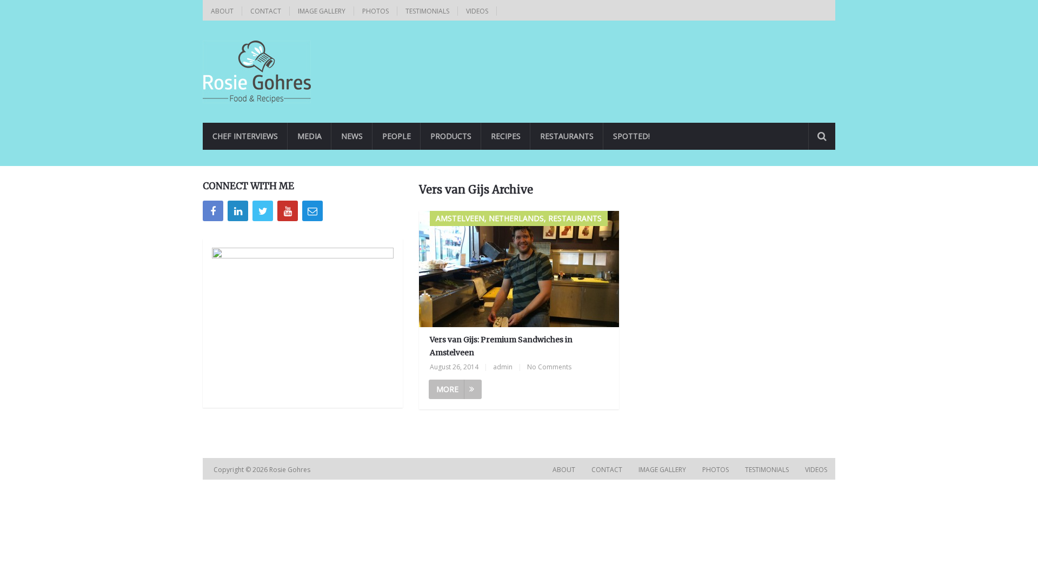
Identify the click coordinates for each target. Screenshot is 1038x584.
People (396, 136)
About (222, 11)
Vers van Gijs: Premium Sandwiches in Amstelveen (501, 346)
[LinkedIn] (238, 211)
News (352, 136)
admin (503, 366)
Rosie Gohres (290, 469)
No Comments (549, 366)
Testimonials (427, 11)
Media (309, 136)
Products (450, 136)
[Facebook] (213, 211)
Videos (477, 11)
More (447, 389)
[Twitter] (262, 211)
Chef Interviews (245, 136)
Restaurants (567, 136)
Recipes (506, 136)
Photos (375, 11)
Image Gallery (321, 11)
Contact (265, 11)
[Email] (312, 211)
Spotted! (631, 136)
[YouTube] (287, 211)
